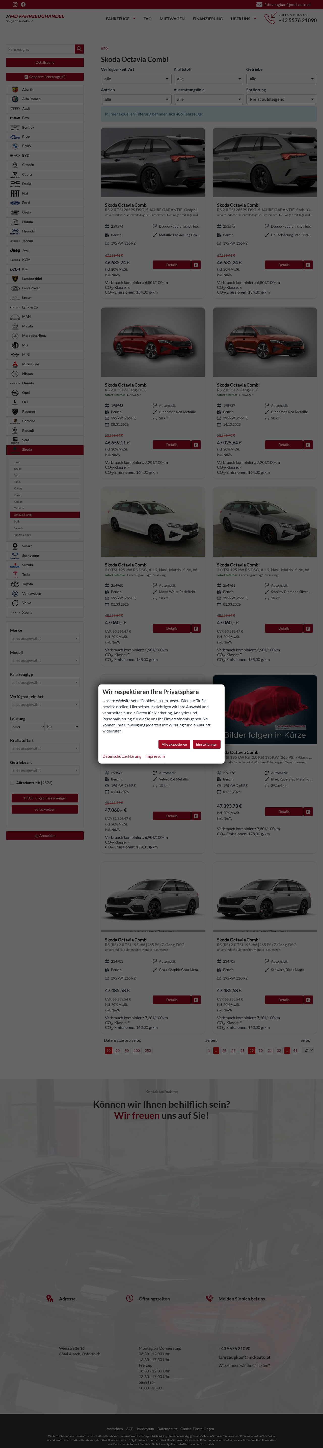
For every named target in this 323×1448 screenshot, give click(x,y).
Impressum (155, 756)
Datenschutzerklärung (121, 756)
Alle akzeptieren (174, 744)
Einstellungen (206, 744)
